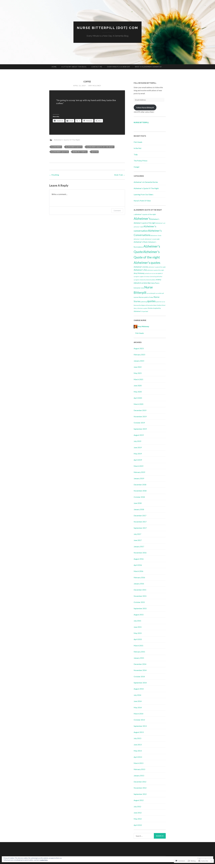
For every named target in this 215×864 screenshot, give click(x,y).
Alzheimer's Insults (139, 239)
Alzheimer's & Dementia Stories (146, 182)
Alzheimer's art (160, 223)
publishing (144, 301)
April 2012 (138, 825)
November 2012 (140, 788)
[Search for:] (150, 836)
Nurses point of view (146, 297)
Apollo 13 (160, 273)
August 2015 (139, 614)
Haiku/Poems (155, 283)
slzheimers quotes (142, 308)
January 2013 (139, 775)
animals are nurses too (151, 273)
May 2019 (138, 454)
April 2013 (138, 757)
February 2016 (139, 577)
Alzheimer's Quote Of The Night (67, 140)
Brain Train (119, 175)
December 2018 (140, 484)
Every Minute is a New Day (118, 67)
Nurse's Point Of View (142, 201)
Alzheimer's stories (141, 267)
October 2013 (139, 720)
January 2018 (139, 509)
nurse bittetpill (151, 293)
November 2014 (140, 670)
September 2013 (140, 726)
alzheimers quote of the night (155, 270)
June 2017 (138, 540)
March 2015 (138, 645)
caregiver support (139, 276)
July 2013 (137, 738)
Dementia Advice (151, 279)
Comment (117, 211)
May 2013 (138, 751)
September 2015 (140, 608)
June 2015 (138, 627)
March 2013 (138, 763)
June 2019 (138, 447)
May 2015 (138, 633)
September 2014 (140, 683)
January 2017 (139, 546)
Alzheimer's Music (141, 242)
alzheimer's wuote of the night (157, 267)
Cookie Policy (44, 860)
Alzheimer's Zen (140, 270)
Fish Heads (138, 142)
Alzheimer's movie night (152, 239)
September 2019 (140, 429)
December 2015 (140, 590)
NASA (142, 288)
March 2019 (138, 466)
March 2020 (138, 404)
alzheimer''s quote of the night (145, 214)
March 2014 (138, 714)
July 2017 (137, 534)
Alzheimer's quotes (59, 152)
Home (54, 67)
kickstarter (137, 288)
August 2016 (139, 559)
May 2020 (138, 392)
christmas (146, 276)
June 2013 (138, 744)
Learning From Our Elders (143, 194)
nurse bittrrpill (159, 293)
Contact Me (96, 67)
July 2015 (137, 621)
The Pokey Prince (140, 161)
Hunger (137, 167)
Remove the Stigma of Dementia (143, 305)
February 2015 (139, 652)
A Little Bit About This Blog (73, 67)
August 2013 (139, 732)
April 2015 (138, 639)
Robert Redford (157, 305)
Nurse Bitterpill (80, 152)
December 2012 (140, 782)
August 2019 (139, 435)
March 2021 (138, 379)
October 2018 (139, 497)
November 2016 (140, 553)
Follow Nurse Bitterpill (145, 83)
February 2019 (139, 472)
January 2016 (139, 584)
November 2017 (140, 522)
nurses (136, 297)
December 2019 (140, 410)
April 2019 (138, 460)
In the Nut (137, 148)
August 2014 (139, 689)
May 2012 (138, 819)
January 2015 (139, 658)
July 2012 (137, 806)
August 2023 (139, 348)
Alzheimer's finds (156, 235)
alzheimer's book (138, 226)
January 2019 (139, 478)
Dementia (143, 279)
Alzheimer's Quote (74, 147)
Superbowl (145, 311)
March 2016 (138, 571)
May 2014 (138, 707)
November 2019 (140, 416)
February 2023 (139, 354)
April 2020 (138, 398)
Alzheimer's (56, 147)
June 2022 (138, 367)
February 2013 (139, 769)
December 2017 (140, 515)
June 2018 (138, 503)
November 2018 (140, 491)
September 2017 (140, 528)
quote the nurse (160, 301)
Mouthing (54, 175)
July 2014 (137, 695)
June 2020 (138, 385)
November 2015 (140, 596)
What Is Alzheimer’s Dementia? (148, 67)
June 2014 (138, 701)
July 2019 (137, 441)
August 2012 (139, 800)
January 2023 (139, 361)
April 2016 (138, 565)
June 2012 (138, 813)
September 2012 (140, 794)
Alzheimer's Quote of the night (100, 147)
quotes (94, 152)
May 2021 (138, 373)
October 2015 (139, 602)
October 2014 (139, 676)
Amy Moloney (94, 86)
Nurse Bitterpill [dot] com (107, 28)
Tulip (136, 154)
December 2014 (140, 664)
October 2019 (139, 423)
